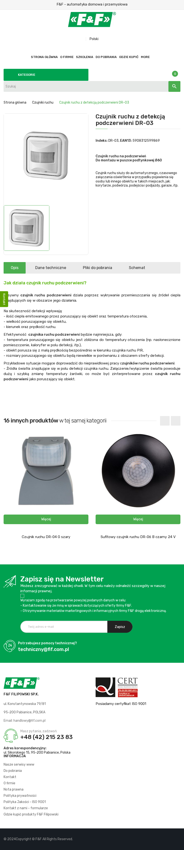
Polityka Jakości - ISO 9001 (25, 802)
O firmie (9, 783)
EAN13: (126, 141)
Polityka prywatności (20, 796)
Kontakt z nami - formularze (26, 808)
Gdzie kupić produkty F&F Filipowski (31, 814)
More (145, 57)
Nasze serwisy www (19, 764)
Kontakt (10, 777)
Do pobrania (13, 771)
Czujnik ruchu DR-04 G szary (46, 537)
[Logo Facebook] (160, 839)
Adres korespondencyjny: (25, 748)
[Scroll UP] (178, 844)
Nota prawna (13, 789)
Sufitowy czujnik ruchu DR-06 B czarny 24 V (138, 537)
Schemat (137, 267)
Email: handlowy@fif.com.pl (25, 721)
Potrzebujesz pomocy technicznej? (47, 643)
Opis (14, 267)
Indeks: (102, 141)
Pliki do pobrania (97, 267)
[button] (46, 519)
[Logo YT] (168, 839)
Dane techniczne (50, 267)
